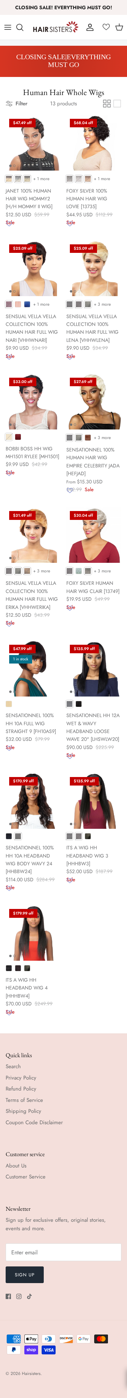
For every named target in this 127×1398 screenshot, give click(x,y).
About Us (16, 1166)
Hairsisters (31, 1373)
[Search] (23, 27)
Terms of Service (24, 1100)
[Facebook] (8, 1296)
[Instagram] (19, 1296)
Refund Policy (21, 1089)
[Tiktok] (29, 1296)
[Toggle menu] (8, 27)
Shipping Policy (23, 1111)
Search (13, 1066)
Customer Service (26, 1177)
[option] (63, 61)
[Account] (88, 27)
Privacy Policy (21, 1078)
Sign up (25, 1274)
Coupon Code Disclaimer (34, 1122)
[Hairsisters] (56, 27)
